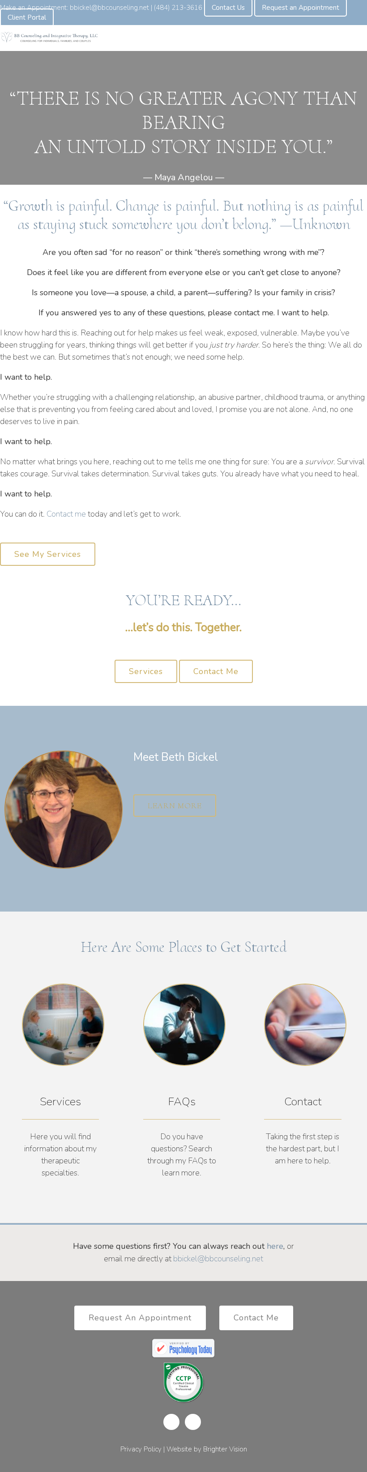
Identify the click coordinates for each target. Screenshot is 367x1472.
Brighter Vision (225, 1449)
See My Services (47, 554)
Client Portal (27, 17)
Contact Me (216, 671)
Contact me (66, 514)
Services (146, 671)
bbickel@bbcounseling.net (218, 1258)
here (275, 1246)
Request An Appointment (140, 1317)
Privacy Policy (141, 1449)
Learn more (175, 805)
